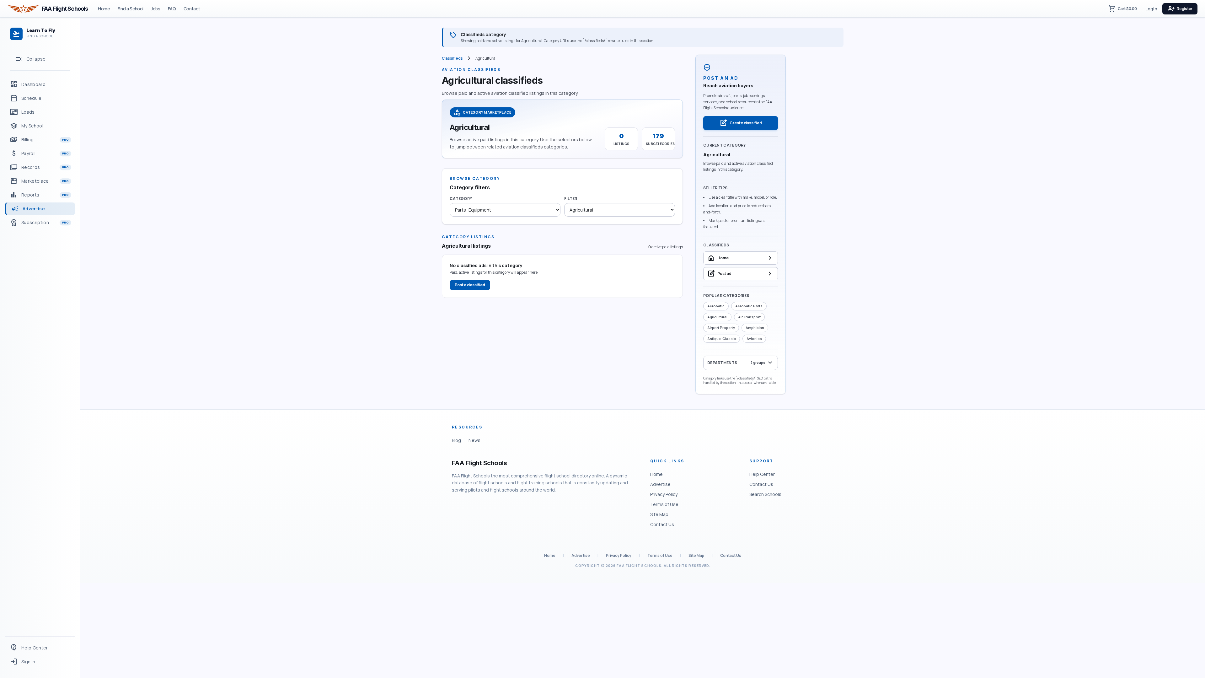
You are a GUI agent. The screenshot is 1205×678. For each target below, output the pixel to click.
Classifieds (452, 58)
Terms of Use (664, 504)
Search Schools (765, 494)
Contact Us (662, 524)
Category (461, 198)
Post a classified (470, 285)
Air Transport (749, 317)
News (474, 440)
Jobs (155, 9)
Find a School (130, 9)
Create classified (741, 123)
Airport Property (721, 327)
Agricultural (717, 317)
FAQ (172, 9)
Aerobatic (716, 306)
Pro (65, 139)
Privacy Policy (663, 494)
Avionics (754, 338)
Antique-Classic (721, 338)
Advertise (660, 484)
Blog (456, 440)
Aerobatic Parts (749, 306)
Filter (570, 198)
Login (1151, 9)
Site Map (659, 514)
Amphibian (755, 327)
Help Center (762, 474)
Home (104, 9)
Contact (192, 9)
